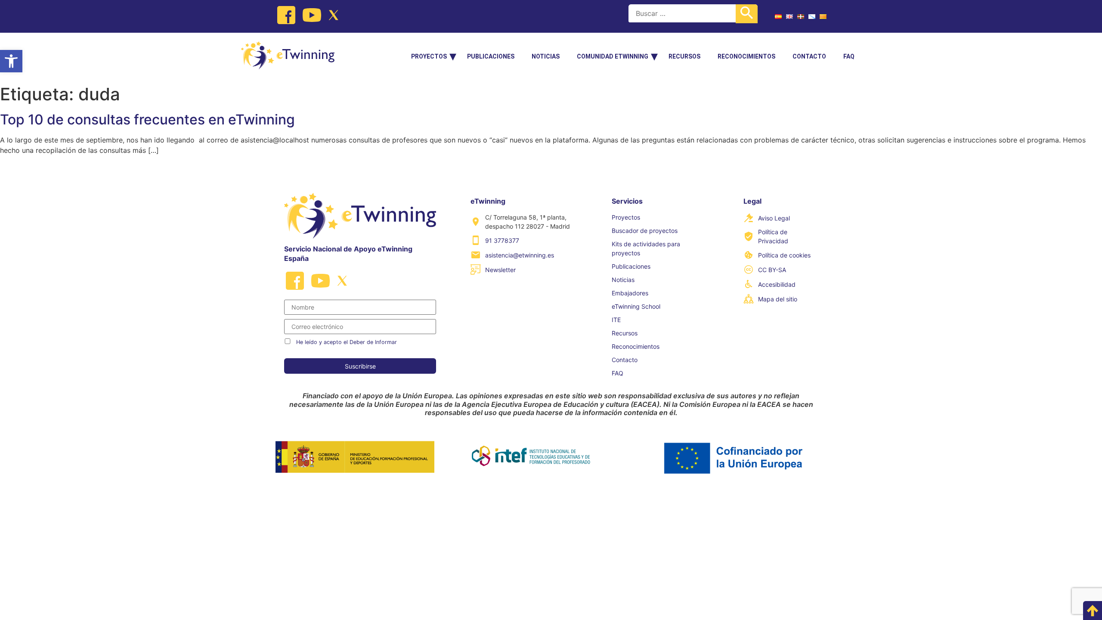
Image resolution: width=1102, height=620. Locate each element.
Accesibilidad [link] (777, 284)
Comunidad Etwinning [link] (612, 56)
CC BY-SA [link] (772, 269)
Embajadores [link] (630, 293)
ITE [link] (616, 319)
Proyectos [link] (429, 56)
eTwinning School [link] (636, 306)
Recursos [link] (684, 56)
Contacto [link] (809, 56)
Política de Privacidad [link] (773, 236)
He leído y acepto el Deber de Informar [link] (346, 342)
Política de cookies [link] (784, 255)
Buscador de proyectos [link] (645, 230)
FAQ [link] (848, 56)
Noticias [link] (546, 56)
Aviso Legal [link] (774, 218)
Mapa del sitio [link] (777, 299)
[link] (11, 61)
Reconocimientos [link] (746, 56)
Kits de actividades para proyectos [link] (646, 248)
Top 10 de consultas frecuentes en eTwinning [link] (147, 119)
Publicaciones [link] (490, 56)
